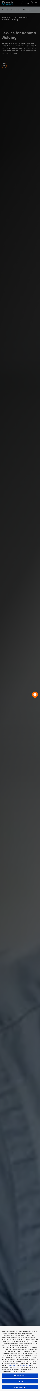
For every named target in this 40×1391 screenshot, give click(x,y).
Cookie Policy (12, 1365)
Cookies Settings (20, 1375)
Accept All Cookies (20, 1387)
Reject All (20, 1381)
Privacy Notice (25, 1365)
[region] (20, 1358)
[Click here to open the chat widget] (35, 695)
